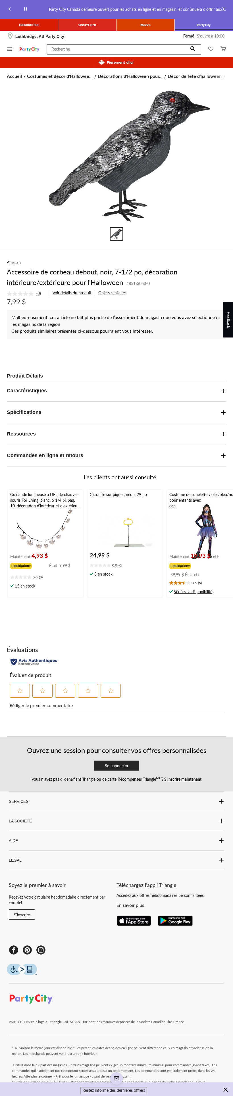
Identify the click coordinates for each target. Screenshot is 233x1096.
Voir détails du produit (72, 293)
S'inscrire (22, 914)
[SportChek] (87, 25)
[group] (29, 565)
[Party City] (204, 25)
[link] (26, 293)
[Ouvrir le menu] (10, 50)
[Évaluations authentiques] (34, 662)
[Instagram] (40, 950)
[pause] (25, 9)
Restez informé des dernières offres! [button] (113, 1091)
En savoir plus (130, 905)
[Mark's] (145, 25)
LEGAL (15, 860)
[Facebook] (13, 950)
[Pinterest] (27, 950)
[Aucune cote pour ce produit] (21, 293)
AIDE (13, 840)
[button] (193, 49)
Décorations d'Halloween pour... (130, 76)
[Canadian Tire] (29, 25)
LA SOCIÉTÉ (20, 821)
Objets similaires (112, 293)
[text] (45, 577)
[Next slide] (223, 9)
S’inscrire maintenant (182, 780)
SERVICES (18, 801)
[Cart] (223, 49)
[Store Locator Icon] (10, 36)
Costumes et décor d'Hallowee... (60, 76)
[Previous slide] (10, 9)
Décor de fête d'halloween (195, 76)
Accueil (14, 76)
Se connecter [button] (116, 765)
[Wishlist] (211, 49)
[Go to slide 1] (116, 234)
